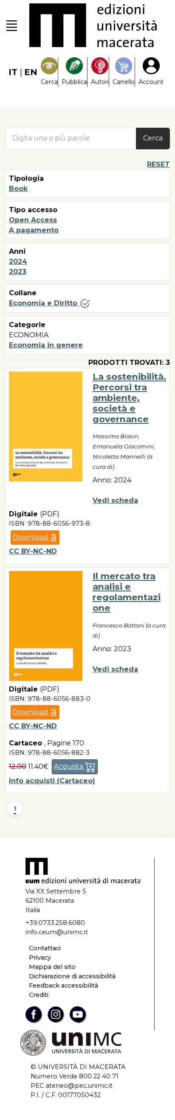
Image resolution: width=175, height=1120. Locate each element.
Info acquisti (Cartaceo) (52, 781)
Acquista (69, 766)
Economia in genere (46, 345)
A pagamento (34, 230)
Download (31, 537)
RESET (158, 164)
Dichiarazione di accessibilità (72, 976)
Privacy (40, 957)
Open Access (33, 220)
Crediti (38, 995)
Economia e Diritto (44, 303)
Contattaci (45, 948)
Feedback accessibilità (63, 985)
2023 (17, 272)
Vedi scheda (115, 500)
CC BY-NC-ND (33, 551)
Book (18, 189)
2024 (18, 262)
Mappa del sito (52, 967)
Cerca (153, 138)
